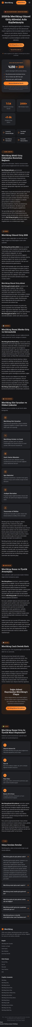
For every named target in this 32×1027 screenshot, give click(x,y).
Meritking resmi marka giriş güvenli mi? (14, 892)
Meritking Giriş (5, 982)
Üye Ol (3, 964)
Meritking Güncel (6, 985)
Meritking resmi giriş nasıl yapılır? (14, 885)
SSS (3, 972)
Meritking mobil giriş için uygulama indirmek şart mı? (14, 908)
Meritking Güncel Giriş (16, 45)
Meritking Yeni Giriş (6, 1007)
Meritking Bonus (6, 1000)
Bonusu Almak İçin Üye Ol (16, 83)
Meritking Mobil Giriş (6, 1010)
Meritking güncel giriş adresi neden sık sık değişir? (14, 900)
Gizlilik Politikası (4, 1024)
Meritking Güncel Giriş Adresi (16, 708)
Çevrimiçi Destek (6, 953)
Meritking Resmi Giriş (7, 990)
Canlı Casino (5, 948)
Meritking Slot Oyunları (7, 943)
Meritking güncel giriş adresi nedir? (14, 856)
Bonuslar (4, 967)
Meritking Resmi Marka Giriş (8, 992)
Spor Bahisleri (5, 951)
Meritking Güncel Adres (7, 1005)
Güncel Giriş (21, 2)
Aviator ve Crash (6, 946)
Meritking (9, 2)
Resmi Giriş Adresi (16, 49)
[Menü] (29, 3)
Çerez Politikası (13, 1024)
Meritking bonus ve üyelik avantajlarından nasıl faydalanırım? (14, 916)
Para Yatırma (5, 969)
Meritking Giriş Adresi (7, 995)
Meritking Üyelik (5, 1002)
